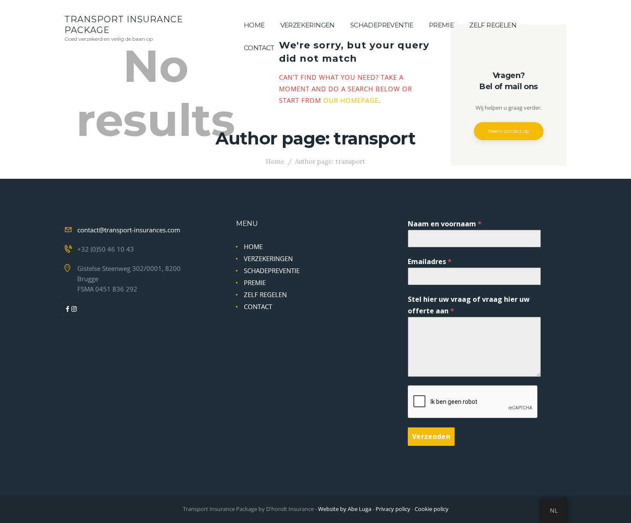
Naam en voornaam (445, 223)
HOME (253, 246)
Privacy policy (393, 509)
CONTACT (258, 306)
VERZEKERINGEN (268, 258)
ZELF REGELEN (265, 294)
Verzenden (431, 436)
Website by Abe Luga (344, 509)
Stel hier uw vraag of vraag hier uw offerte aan (469, 305)
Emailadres (430, 261)
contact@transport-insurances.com (128, 229)
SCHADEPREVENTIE (272, 270)
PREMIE (255, 282)
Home (275, 161)
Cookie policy (432, 509)
